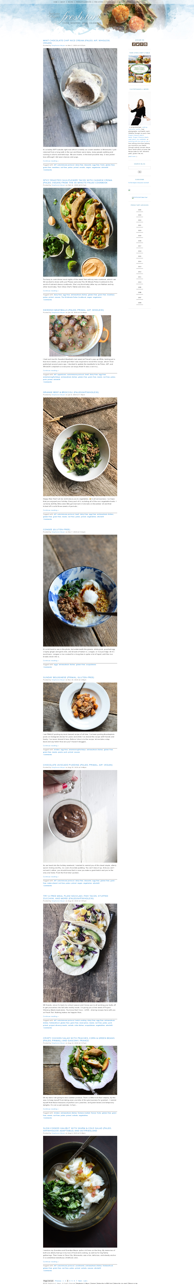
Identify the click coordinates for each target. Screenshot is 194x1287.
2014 (139, 261)
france (93, 1113)
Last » (85, 1281)
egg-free (95, 165)
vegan (88, 167)
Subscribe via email (121, 1283)
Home (55, 2)
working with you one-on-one (138, 141)
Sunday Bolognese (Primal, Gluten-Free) (68, 677)
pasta (60, 752)
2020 (139, 230)
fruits (102, 165)
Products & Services (83, 2)
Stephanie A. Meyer (83, 1283)
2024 (139, 215)
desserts (87, 165)
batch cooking (81, 1020)
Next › (80, 1281)
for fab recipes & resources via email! (138, 182)
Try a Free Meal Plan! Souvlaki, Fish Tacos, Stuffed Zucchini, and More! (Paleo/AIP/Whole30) (75, 897)
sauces (58, 297)
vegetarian (96, 167)
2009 (139, 287)
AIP (55, 165)
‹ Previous (58, 1281)
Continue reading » (51, 161)
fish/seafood (54, 1023)
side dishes (79, 1025)
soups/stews (91, 664)
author (138, 129)
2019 (139, 235)
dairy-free (79, 165)
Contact (137, 2)
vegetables (91, 516)
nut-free (64, 167)
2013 (139, 266)
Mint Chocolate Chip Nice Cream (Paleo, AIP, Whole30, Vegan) (76, 41)
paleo (70, 167)
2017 (139, 246)
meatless (56, 167)
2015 (139, 256)
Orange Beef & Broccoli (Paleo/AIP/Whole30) (71, 392)
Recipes (70, 2)
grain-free (47, 167)
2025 (139, 210)
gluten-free (110, 165)
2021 (139, 225)
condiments (80, 1265)
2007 (139, 297)
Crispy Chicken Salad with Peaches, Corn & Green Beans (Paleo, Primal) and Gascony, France (79, 1039)
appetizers (61, 374)
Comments (47, 170)
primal (76, 167)
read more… (133, 156)
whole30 (104, 167)
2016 (139, 251)
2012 (139, 272)
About (62, 2)
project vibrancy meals (58, 1025)
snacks (82, 167)
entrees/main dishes (79, 295)
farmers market (84, 1113)
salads (71, 1025)
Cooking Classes (125, 2)
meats (99, 377)
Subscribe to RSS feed (104, 1283)
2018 (139, 241)
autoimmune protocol (65, 165)
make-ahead (52, 883)
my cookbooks (141, 139)
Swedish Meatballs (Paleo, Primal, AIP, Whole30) (73, 310)
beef (87, 374)
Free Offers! (99, 2)
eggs (56, 664)
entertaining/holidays (51, 377)
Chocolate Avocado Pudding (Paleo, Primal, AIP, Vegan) (78, 765)
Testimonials (111, 2)
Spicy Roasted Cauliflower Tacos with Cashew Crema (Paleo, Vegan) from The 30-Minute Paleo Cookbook (77, 181)
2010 (139, 282)
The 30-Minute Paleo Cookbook (73, 297)
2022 (139, 220)
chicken (57, 749)
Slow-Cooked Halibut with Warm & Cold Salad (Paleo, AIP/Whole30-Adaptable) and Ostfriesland (77, 1129)
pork (45, 379)
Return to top (133, 1283)
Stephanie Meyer (58, 45)
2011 (139, 277)
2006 (139, 303)
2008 (139, 292)
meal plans (83, 1023)
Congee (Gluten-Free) (56, 529)
